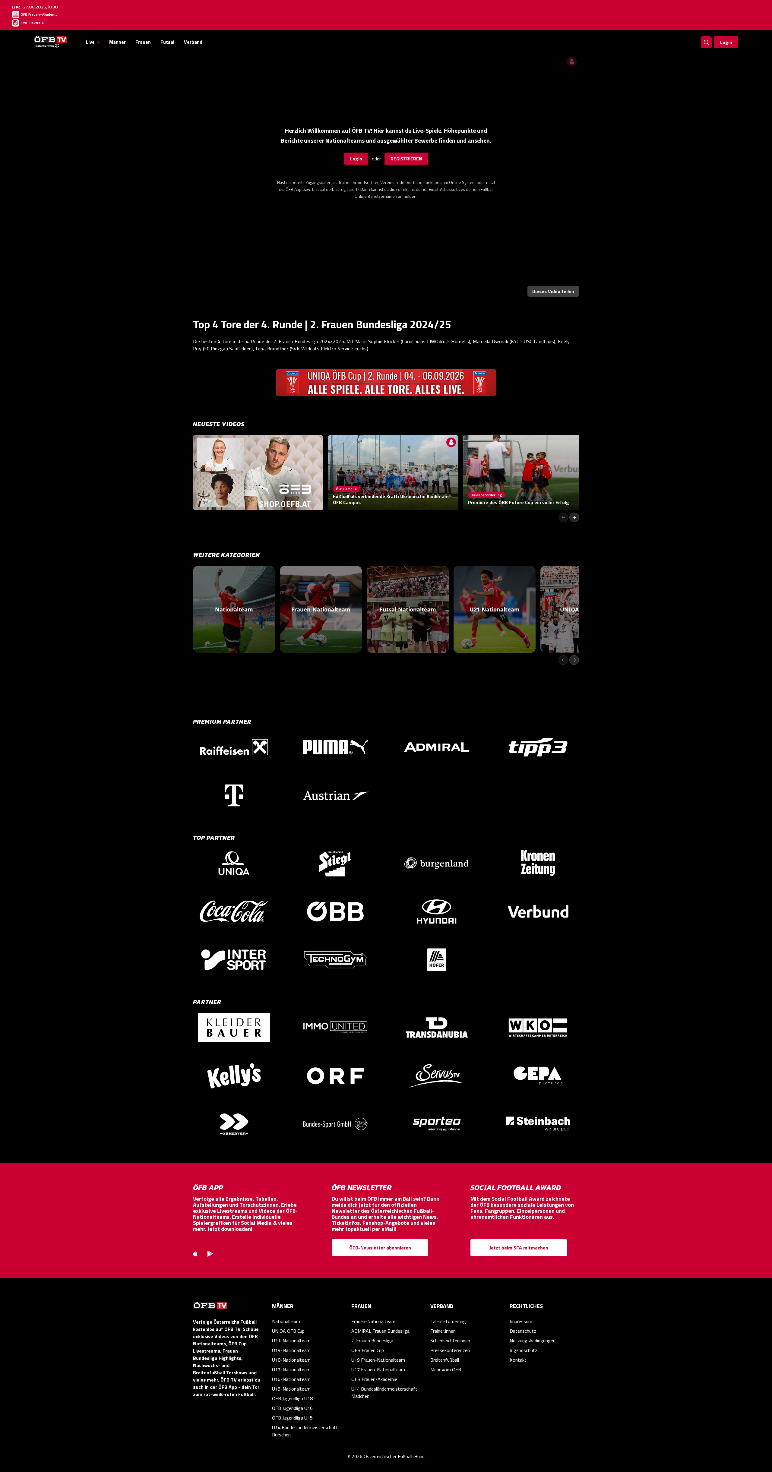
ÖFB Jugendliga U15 (292, 1417)
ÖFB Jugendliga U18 (292, 1398)
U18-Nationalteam (291, 1359)
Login (726, 42)
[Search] (706, 42)
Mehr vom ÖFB (445, 1369)
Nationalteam (286, 1321)
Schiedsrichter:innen (450, 1340)
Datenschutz (523, 1331)
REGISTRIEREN (406, 158)
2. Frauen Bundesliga (372, 1340)
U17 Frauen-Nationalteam (378, 1369)
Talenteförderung (448, 1321)
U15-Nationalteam (291, 1388)
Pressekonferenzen (450, 1350)
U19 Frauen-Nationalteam (378, 1359)
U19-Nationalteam (291, 1350)
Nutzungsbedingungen (532, 1340)
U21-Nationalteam (291, 1340)
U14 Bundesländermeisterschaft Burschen (305, 1431)
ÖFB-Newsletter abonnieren (380, 1247)
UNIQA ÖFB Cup (288, 1331)
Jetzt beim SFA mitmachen (518, 1247)
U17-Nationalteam (291, 1369)
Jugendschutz (523, 1350)
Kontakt (518, 1359)
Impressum (521, 1321)
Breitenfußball (444, 1359)
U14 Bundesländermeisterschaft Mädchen (384, 1392)
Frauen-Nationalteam (373, 1321)
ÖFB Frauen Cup (367, 1350)
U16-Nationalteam (291, 1379)
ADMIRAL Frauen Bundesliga (380, 1331)
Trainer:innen (443, 1331)
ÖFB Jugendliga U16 (292, 1408)
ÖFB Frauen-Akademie (374, 1379)
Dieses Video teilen (553, 291)
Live (90, 42)
